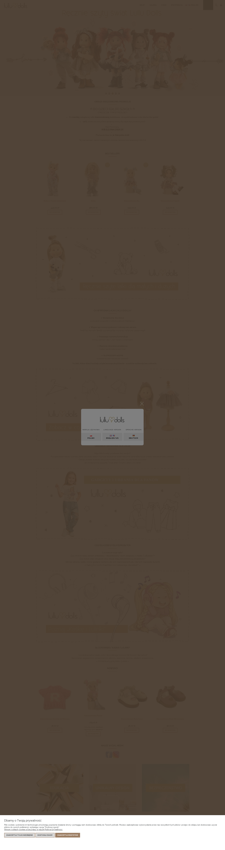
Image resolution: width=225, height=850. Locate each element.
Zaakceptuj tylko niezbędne (19, 835)
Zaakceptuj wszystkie (67, 835)
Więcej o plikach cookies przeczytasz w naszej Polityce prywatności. (33, 830)
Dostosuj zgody (45, 835)
